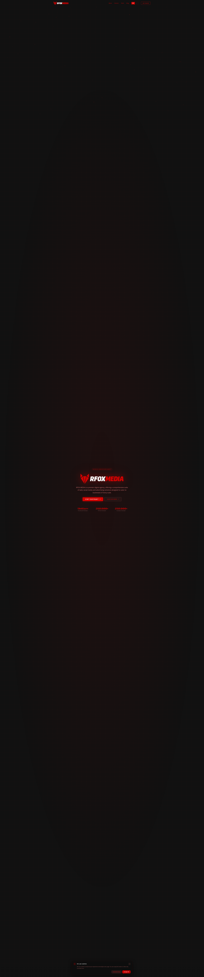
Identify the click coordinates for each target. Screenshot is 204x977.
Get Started (146, 3)
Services (116, 3)
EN (133, 3)
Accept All (126, 972)
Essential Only (116, 972)
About (110, 3)
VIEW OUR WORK (112, 499)
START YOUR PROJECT (92, 499)
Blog (127, 3)
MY (136, 3)
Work (122, 3)
